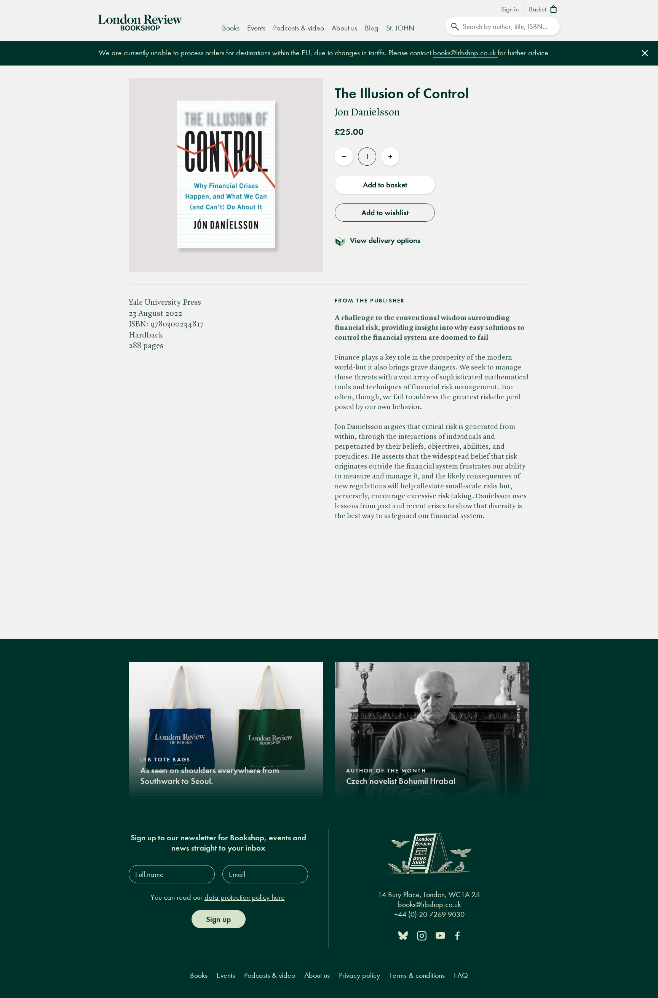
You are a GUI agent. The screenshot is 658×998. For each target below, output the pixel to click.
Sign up (218, 919)
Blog (372, 28)
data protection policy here (244, 897)
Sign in (510, 9)
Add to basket (385, 184)
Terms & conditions (417, 975)
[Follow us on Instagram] (421, 935)
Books (231, 28)
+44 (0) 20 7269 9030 (429, 914)
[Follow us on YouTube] (440, 935)
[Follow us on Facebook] (457, 935)
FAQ (461, 975)
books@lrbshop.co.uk (465, 52)
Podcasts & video (298, 28)
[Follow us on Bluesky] (403, 935)
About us (344, 28)
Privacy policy (359, 975)
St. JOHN (400, 28)
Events (256, 28)
